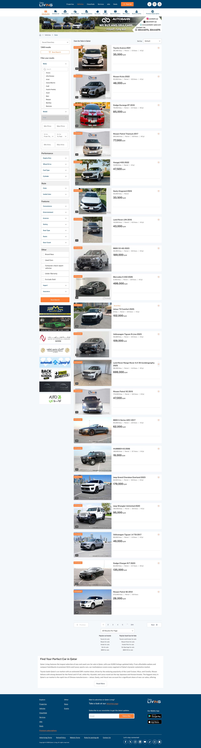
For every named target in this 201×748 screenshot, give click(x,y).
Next (153, 625)
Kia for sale (105, 647)
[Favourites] (154, 4)
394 (132, 625)
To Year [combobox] (59, 136)
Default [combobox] (147, 41)
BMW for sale (105, 650)
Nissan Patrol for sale (127, 642)
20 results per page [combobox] (109, 631)
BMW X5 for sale (128, 650)
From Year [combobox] (47, 136)
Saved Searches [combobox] (48, 42)
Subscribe (126, 716)
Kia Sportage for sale (128, 647)
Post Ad (128, 4)
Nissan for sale (105, 642)
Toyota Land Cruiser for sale (127, 639)
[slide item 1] (89, 68)
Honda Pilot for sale (128, 644)
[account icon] (159, 4)
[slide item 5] (95, 68)
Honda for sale (105, 644)
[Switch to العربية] (149, 4)
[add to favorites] (158, 48)
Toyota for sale (105, 639)
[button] (46, 4)
